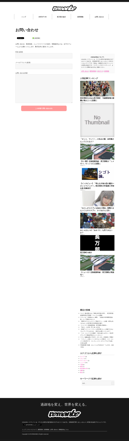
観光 (81, 372)
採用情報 (80, 17)
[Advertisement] (97, 37)
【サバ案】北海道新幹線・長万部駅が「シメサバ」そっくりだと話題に (97, 162)
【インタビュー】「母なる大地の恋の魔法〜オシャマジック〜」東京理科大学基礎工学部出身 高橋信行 (97, 185)
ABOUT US (43, 17)
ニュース (82, 362)
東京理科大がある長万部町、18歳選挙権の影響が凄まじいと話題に (97, 99)
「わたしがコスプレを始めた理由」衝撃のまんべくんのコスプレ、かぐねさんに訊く (97, 209)
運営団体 (40, 429)
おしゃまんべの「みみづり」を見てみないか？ (96, 231)
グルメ (82, 358)
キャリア (82, 356)
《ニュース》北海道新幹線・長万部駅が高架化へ (97, 273)
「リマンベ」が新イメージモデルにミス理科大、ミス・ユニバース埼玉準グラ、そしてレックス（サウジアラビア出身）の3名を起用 (96, 341)
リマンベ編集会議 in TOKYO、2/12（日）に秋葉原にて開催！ (97, 337)
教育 (81, 366)
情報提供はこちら (64, 429)
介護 (81, 364)
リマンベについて (32, 429)
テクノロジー (84, 360)
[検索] (112, 383)
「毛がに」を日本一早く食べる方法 (90, 327)
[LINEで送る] (36, 38)
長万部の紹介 (61, 17)
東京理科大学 (84, 368)
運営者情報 (93, 71)
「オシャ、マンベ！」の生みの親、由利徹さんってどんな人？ (97, 140)
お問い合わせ (99, 17)
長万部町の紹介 (86, 252)
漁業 (81, 370)
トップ (23, 17)
